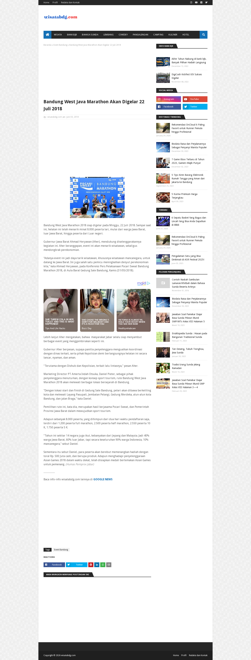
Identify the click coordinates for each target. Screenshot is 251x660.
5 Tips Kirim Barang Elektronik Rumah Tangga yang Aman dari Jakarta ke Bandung (188, 178)
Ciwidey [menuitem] (123, 34)
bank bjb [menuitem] (72, 34)
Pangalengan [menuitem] (140, 34)
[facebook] (201, 2)
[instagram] (191, 2)
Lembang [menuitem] (108, 34)
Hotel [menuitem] (186, 34)
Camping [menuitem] (158, 34)
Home (46, 2)
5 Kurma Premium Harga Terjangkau (184, 196)
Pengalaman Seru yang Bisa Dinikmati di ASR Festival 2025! (188, 258)
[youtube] (196, 2)
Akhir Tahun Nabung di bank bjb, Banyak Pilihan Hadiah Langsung (189, 60)
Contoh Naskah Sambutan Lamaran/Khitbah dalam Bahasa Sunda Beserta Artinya (188, 283)
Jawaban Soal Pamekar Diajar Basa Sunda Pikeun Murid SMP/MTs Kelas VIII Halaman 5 (188, 318)
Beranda (47, 45)
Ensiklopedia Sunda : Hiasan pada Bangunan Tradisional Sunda (189, 335)
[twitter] (205, 2)
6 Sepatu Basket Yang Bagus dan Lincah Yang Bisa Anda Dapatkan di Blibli (189, 221)
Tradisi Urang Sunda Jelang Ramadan (186, 366)
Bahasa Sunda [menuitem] (90, 34)
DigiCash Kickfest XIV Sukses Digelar (187, 76)
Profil (55, 2)
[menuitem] (47, 35)
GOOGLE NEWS (103, 479)
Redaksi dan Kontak (70, 2)
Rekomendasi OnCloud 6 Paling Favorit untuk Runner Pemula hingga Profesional (188, 128)
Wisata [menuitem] (58, 34)
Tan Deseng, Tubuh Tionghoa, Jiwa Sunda (188, 351)
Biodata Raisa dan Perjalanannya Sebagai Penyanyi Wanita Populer (189, 145)
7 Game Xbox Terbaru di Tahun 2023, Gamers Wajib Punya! (188, 161)
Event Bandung (60, 45)
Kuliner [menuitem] (173, 34)
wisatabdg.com (54, 117)
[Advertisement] (97, 72)
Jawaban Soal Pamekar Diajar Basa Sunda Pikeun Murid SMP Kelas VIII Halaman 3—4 (188, 384)
